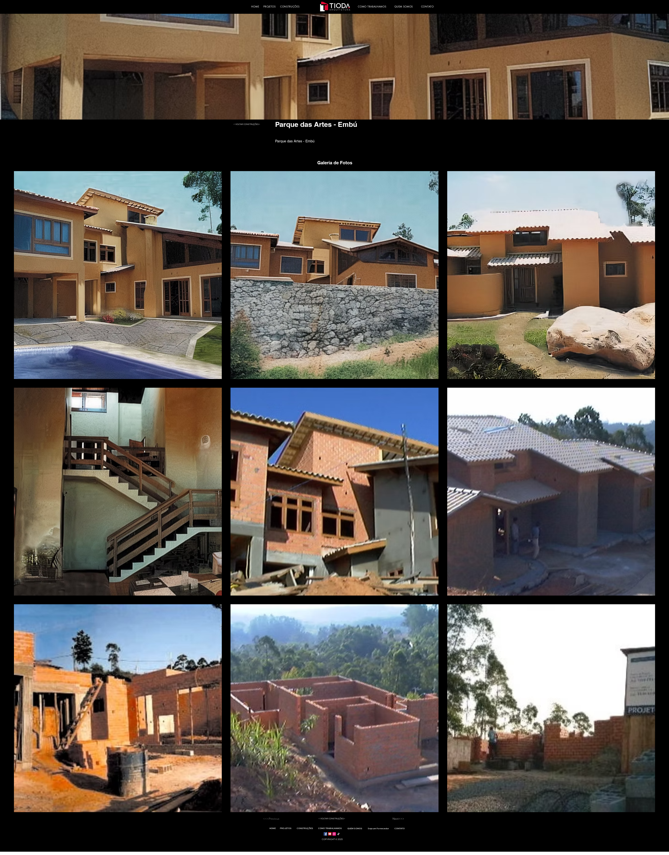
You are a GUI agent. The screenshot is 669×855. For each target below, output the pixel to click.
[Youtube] (330, 834)
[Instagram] (334, 834)
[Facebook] (325, 834)
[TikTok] (338, 834)
